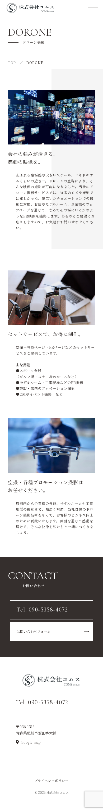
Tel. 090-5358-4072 (42, 702)
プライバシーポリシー (51, 780)
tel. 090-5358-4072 (35, 158)
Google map (31, 742)
